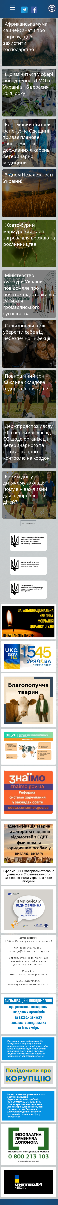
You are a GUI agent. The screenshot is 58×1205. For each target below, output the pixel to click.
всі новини (28, 523)
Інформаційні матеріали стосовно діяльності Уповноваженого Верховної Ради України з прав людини (28, 876)
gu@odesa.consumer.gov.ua (33, 951)
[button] (52, 8)
